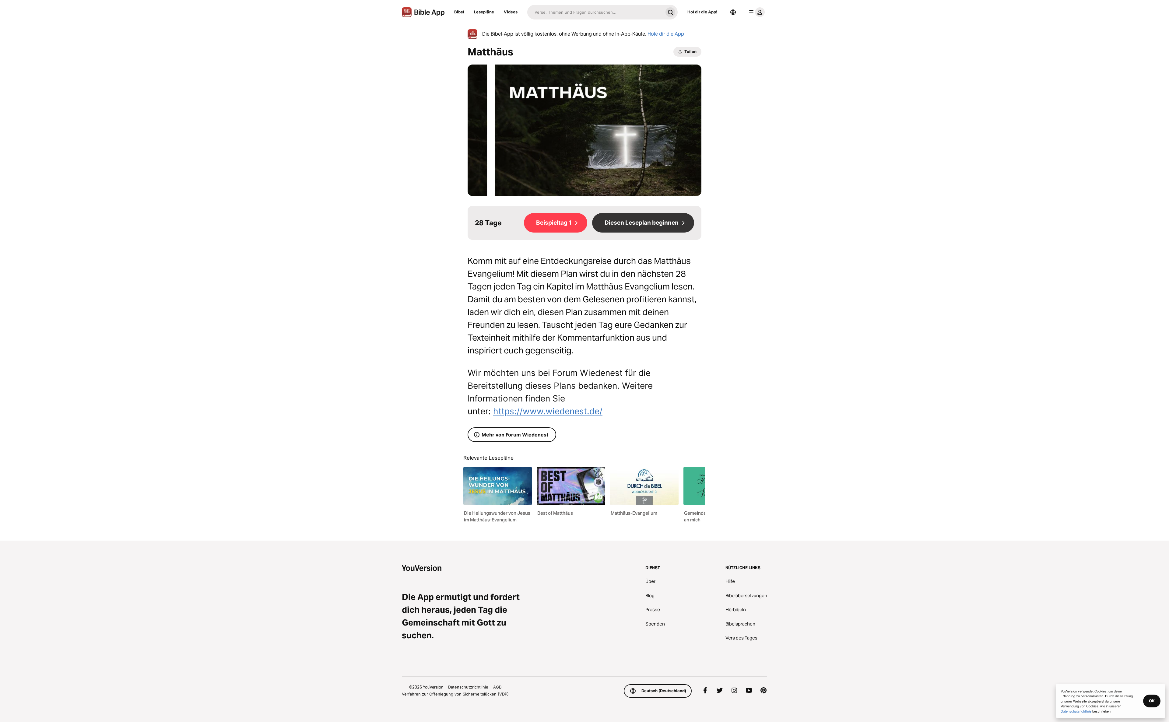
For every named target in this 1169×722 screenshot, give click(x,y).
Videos (511, 11)
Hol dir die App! (702, 11)
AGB (497, 687)
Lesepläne (484, 11)
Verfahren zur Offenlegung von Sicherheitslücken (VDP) (455, 694)
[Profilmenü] (755, 12)
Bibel (459, 11)
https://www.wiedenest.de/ (547, 411)
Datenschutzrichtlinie (468, 687)
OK (1152, 700)
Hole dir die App (666, 34)
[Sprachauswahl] (733, 12)
